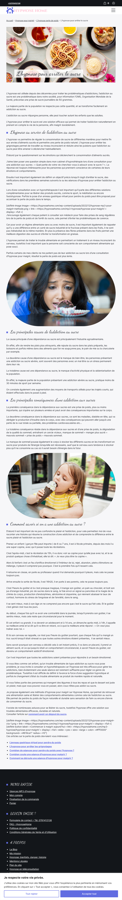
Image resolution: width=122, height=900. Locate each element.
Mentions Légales (19, 861)
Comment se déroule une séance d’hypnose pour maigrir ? (41, 758)
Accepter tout (89, 893)
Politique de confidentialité (23, 828)
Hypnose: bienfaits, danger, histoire (28, 857)
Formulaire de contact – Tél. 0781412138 (31, 820)
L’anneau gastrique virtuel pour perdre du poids (35, 742)
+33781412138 (14, 3)
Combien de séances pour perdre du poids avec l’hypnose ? (42, 750)
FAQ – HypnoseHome (20, 824)
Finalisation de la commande (24, 799)
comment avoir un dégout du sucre (47, 714)
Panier (13, 803)
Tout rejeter (31, 893)
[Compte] (114, 3)
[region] (61, 886)
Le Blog (13, 849)
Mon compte (16, 795)
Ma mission (15, 853)
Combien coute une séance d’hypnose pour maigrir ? (38, 754)
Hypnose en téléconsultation (24, 869)
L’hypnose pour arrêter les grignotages (31, 746)
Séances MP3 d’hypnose (22, 791)
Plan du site (16, 865)
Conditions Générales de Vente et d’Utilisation (33, 832)
